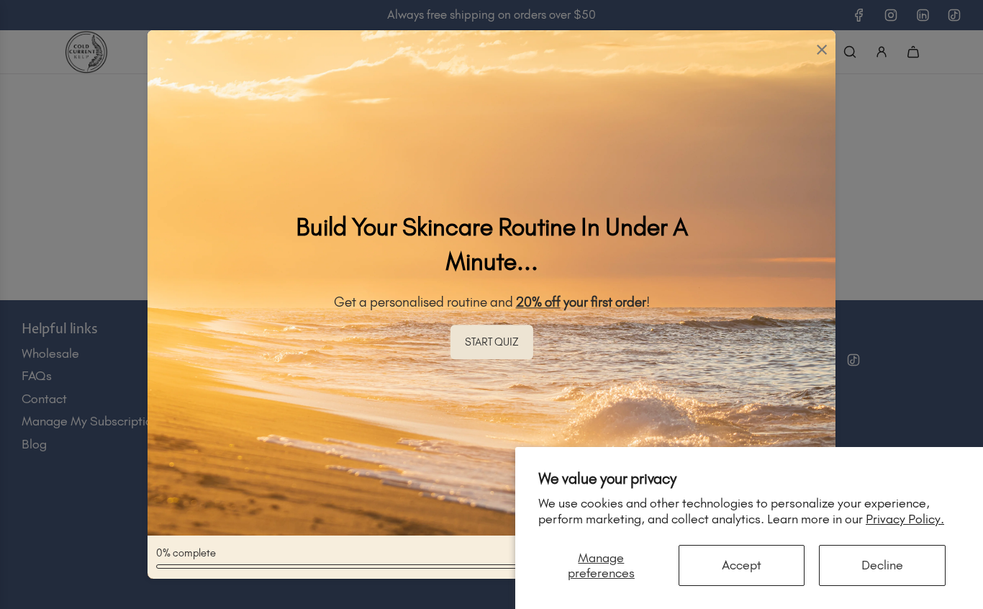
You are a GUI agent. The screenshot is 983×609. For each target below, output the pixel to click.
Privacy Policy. (905, 519)
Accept (741, 565)
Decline (882, 565)
